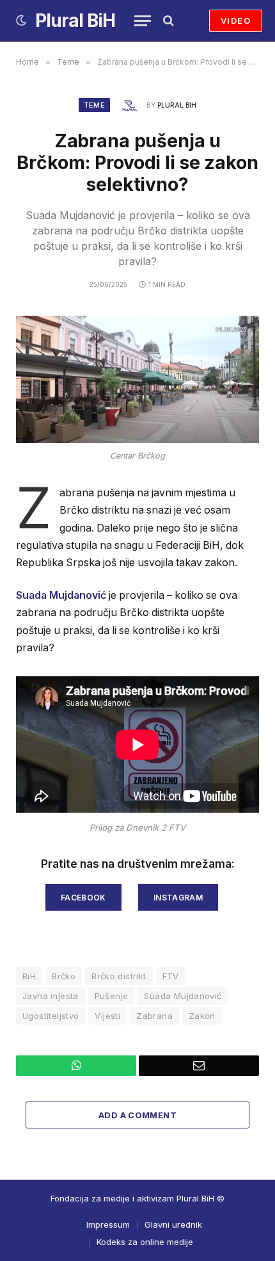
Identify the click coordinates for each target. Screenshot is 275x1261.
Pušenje (112, 996)
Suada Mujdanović (61, 595)
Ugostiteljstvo (50, 1016)
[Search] (167, 20)
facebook (83, 897)
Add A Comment (137, 1115)
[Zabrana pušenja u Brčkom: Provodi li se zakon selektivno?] (137, 379)
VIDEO (236, 20)
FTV (170, 976)
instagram (178, 897)
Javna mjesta (50, 996)
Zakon (202, 1016)
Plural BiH (176, 105)
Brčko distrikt (118, 976)
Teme (94, 105)
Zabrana (154, 1016)
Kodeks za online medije (145, 1242)
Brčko (63, 976)
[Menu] (142, 20)
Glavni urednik (173, 1224)
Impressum (108, 1224)
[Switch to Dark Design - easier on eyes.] (21, 20)
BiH (29, 976)
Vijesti (107, 1016)
